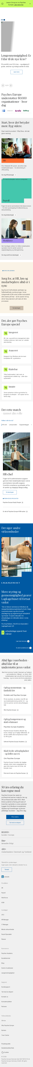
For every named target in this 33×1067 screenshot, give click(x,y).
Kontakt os (4, 996)
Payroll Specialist (6, 934)
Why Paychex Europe (10, 710)
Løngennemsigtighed (7, 973)
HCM (2, 902)
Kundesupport (5, 987)
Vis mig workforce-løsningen (10, 255)
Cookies (6, 1052)
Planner (3, 939)
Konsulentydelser (6, 1001)
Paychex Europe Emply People (12, 502)
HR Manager (5, 919)
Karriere (3, 1030)
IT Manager (4, 924)
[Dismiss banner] (30, 3)
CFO (2, 914)
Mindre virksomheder (7, 929)
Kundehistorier (5, 958)
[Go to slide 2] (3, 19)
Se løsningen (16, 308)
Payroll (3, 893)
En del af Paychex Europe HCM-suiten (14, 511)
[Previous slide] (3, 85)
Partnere (4, 1006)
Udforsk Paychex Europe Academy (14, 741)
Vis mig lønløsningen (7, 215)
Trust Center (5, 1035)
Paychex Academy (6, 953)
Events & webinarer (7, 968)
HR (2, 888)
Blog (2, 963)
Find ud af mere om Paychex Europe (15, 773)
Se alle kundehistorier (22, 648)
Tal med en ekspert (24, 80)
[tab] (4, 425)
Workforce (4, 897)
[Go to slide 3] (4, 19)
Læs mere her (18, 5)
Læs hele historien (21, 641)
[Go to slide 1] (1, 19)
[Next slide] (10, 85)
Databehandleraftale (7, 1048)
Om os (3, 1020)
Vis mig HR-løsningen (7, 175)
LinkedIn (6, 877)
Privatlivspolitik (5, 1044)
